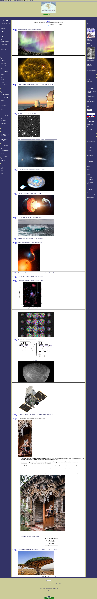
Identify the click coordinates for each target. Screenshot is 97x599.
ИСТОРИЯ (6, 97)
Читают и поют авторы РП (91, 132)
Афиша (2, 74)
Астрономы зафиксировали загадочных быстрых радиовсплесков (30, 238)
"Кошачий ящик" (4, 65)
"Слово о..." (3, 60)
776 (49, 576)
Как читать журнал (90, 155)
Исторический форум (4, 125)
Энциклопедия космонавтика (89, 62)
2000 (2, 173)
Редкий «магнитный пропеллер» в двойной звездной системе (30, 242)
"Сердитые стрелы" (4, 68)
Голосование (21, 0)
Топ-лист (26, 0)
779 (54, 576)
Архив (49, 588)
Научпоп (88, 126)
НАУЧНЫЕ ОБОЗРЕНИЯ (91, 75)
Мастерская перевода (4, 142)
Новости (17, 0)
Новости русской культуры (5, 23)
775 (47, 576)
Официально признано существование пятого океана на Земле (30, 217)
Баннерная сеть (89, 184)
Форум (2, 162)
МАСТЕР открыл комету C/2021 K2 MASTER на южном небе (30, 113)
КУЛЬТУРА (6, 71)
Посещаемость (89, 167)
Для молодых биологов (91, 118)
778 (52, 576)
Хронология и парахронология (3, 106)
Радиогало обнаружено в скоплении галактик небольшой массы (30, 280)
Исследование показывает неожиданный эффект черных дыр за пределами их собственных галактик (37, 139)
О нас (10, 0)
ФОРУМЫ (6, 115)
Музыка (2, 79)
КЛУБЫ (5, 129)
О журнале (88, 153)
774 (46, 576)
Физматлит (88, 68)
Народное (88, 142)
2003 (2, 168)
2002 (2, 170)
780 (55, 576)
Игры (87, 139)
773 (44, 576)
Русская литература (90, 107)
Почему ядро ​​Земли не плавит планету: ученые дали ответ (29, 193)
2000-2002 (91, 46)
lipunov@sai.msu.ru (59, 583)
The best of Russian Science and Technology (91, 201)
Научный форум (3, 120)
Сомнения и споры (4, 44)
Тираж (88, 158)
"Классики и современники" (5, 58)
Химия (88, 106)
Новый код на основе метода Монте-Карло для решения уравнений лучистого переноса (35, 310)
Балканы (2, 34)
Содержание (5, 0)
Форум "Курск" (3, 123)
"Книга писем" (3, 63)
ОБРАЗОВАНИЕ (91, 88)
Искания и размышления (5, 41)
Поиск (88, 164)
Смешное (88, 144)
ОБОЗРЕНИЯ (5, 55)
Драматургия (3, 39)
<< (40, 576)
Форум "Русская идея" (4, 121)
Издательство (3, 49)
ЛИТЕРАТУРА (5, 20)
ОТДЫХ (91, 135)
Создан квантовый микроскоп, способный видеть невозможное (30, 276)
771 (41, 576)
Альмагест (3, 109)
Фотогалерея (3, 77)
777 (50, 576)
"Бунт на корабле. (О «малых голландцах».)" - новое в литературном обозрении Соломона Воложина (37, 272)
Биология (88, 98)
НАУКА (91, 20)
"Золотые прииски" (4, 66)
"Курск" (2, 31)
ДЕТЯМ (5, 156)
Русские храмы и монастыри (4, 85)
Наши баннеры (89, 186)
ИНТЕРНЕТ (91, 179)
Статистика (53, 588)
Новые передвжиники (4, 76)
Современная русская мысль (5, 92)
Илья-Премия (3, 153)
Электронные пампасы (4, 158)
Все (87, 192)
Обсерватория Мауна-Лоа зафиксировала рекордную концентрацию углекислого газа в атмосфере (37, 84)
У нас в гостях (3, 47)
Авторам (88, 152)
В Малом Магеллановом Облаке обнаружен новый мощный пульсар (31, 169)
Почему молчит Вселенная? (91, 26)
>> (56, 576)
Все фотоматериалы (4, 178)
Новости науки (89, 195)
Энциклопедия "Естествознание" (89, 65)
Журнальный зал (4, 52)
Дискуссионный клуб (4, 118)
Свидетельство (47, 22)
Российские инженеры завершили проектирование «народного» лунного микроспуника (35, 383)
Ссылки (51, 588)
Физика (88, 104)
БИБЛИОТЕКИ (91, 121)
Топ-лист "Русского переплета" (90, 183)
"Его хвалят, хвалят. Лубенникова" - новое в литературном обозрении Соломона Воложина (35, 414)
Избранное (88, 172)
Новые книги (3, 46)
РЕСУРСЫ (91, 161)
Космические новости (90, 60)
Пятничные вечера (4, 132)
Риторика (2, 82)
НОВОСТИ (91, 189)
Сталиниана (3, 112)
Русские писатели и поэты (91, 171)
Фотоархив (3, 176)
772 (43, 576)
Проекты (88, 166)
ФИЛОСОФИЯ (5, 89)
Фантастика (3, 160)
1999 (2, 175)
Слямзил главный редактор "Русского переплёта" (29, 536)
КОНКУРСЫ (6, 145)
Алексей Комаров (50, 593)
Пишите (13, 0)
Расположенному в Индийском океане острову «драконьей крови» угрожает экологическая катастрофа (38, 549)
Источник (22, 532)
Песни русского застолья (91, 141)
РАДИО (91, 129)
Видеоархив (3, 86)
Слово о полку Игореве (5, 103)
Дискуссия (31, 0)
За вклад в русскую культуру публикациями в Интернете (5, 148)
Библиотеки (88, 174)
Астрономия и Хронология (5, 107)
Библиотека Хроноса (90, 124)
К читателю (3, 26)
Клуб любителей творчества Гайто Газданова (5, 137)
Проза (2, 36)
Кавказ (2, 33)
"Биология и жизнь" (90, 85)
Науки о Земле (89, 99)
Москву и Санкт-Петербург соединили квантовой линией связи (30, 339)
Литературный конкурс (5, 150)
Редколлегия (89, 150)
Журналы (88, 169)
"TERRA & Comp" (89, 81)
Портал (1, 0)
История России (3, 100)
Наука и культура (89, 45)
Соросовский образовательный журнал (91, 96)
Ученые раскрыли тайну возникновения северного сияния (29, 29)
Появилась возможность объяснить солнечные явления (28, 56)
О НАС (91, 147)
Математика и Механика (91, 101)
